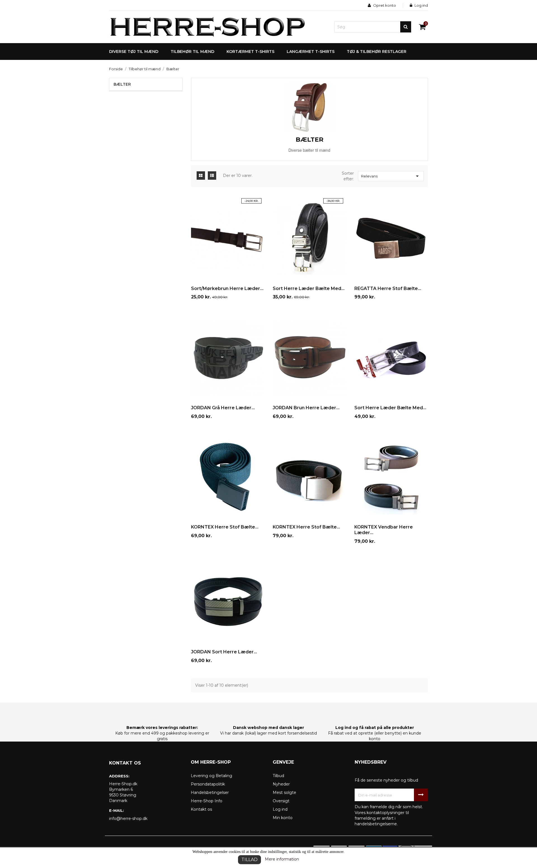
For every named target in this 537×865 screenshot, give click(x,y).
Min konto (283, 817)
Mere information (282, 859)
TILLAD (249, 859)
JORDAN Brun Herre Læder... (306, 407)
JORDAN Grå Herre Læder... (223, 407)
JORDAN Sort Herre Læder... (224, 651)
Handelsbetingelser (210, 792)
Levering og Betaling (211, 775)
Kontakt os (201, 809)
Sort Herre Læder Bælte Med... (309, 288)
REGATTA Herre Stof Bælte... (387, 288)
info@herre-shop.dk (128, 818)
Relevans (391, 176)
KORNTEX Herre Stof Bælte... (224, 527)
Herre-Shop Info (206, 800)
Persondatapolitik (208, 784)
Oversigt (281, 800)
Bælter (122, 84)
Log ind (280, 809)
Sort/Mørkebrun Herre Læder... (227, 288)
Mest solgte (284, 792)
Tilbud (278, 775)
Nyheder (281, 784)
